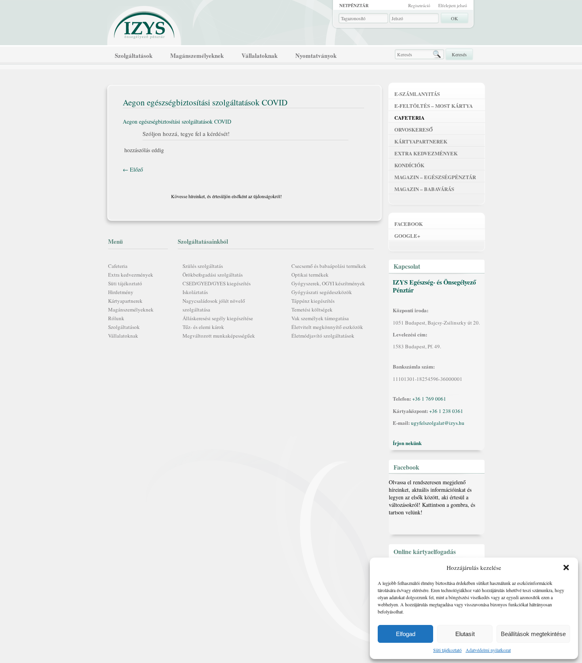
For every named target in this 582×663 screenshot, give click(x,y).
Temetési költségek (312, 309)
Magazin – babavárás (424, 189)
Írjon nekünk (407, 443)
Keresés (459, 54)
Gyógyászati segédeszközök (321, 292)
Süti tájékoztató (447, 650)
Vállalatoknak (260, 55)
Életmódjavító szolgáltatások (322, 335)
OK (454, 18)
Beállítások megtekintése (533, 634)
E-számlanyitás (417, 93)
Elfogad (405, 634)
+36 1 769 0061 (429, 398)
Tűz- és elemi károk (203, 327)
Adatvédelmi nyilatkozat (488, 650)
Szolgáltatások (133, 55)
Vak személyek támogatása (320, 318)
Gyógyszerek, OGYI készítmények (328, 283)
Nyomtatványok (316, 55)
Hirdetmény (120, 292)
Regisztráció (419, 5)
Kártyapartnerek (125, 300)
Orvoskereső (413, 129)
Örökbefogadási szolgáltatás (213, 274)
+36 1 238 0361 (446, 411)
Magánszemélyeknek (197, 55)
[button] (566, 567)
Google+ (407, 235)
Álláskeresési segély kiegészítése (218, 318)
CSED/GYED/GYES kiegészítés (217, 283)
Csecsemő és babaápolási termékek (328, 265)
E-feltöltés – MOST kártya (433, 105)
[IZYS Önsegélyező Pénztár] (144, 23)
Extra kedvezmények (130, 274)
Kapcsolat (407, 266)
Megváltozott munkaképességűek (219, 335)
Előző (133, 169)
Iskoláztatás (195, 292)
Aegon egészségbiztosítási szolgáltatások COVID (177, 121)
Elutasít (465, 634)
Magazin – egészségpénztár (435, 177)
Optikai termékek (310, 274)
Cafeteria (117, 265)
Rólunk (116, 318)
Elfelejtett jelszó (452, 5)
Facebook (408, 223)
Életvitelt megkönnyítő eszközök (327, 327)
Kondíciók (409, 165)
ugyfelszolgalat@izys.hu (437, 422)
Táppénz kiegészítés (313, 300)
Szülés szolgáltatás (203, 265)
